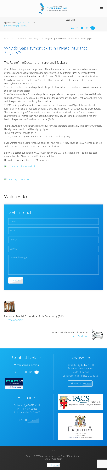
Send (14, 280)
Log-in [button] (55, 465)
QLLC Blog (70, 19)
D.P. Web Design (55, 459)
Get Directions (82, 383)
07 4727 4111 (26, 22)
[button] (101, 8)
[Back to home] (53, 8)
